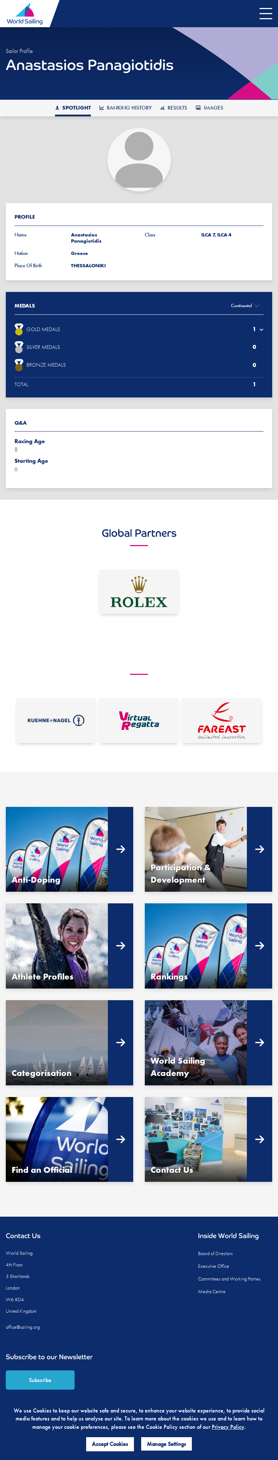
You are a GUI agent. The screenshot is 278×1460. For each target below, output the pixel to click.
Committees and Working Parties (229, 1278)
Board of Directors (215, 1253)
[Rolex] (139, 591)
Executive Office (213, 1266)
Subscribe (40, 1380)
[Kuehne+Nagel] (56, 720)
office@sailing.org (23, 1327)
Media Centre (212, 1291)
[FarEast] (222, 720)
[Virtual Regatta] (139, 720)
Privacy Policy (228, 1427)
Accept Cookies (110, 1444)
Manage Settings (166, 1444)
